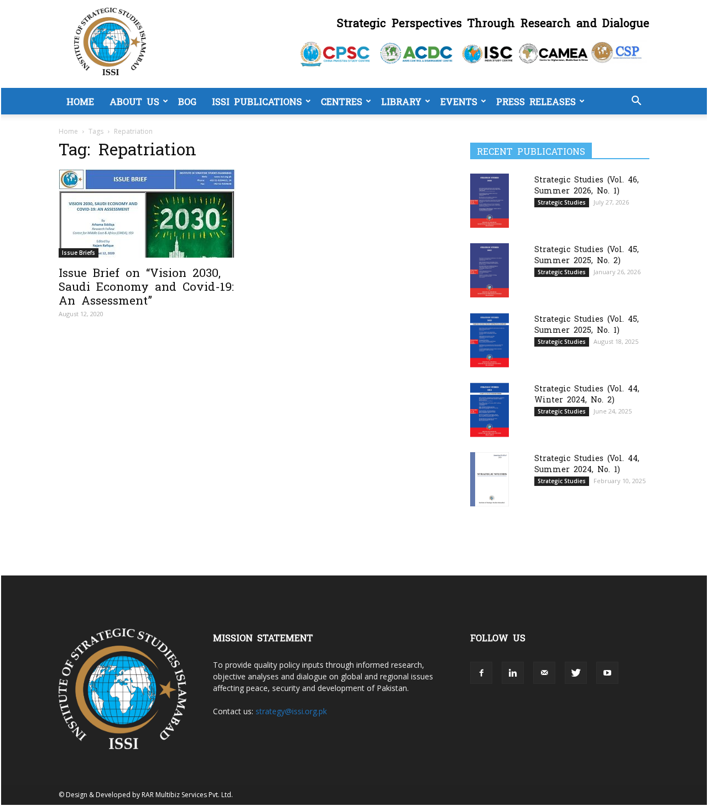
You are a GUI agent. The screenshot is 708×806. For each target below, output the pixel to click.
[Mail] (544, 673)
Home (80, 101)
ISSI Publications (257, 101)
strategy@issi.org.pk (291, 711)
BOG (187, 101)
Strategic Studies (562, 202)
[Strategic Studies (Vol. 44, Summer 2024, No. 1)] (489, 479)
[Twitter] (576, 673)
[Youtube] (607, 673)
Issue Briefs (78, 253)
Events (458, 101)
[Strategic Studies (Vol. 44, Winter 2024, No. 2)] (489, 410)
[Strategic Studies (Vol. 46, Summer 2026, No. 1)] (489, 200)
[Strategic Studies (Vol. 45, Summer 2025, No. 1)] (489, 340)
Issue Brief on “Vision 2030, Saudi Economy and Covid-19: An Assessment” (146, 285)
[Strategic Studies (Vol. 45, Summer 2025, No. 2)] (489, 270)
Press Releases (536, 101)
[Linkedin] (513, 673)
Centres (341, 101)
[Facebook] (481, 673)
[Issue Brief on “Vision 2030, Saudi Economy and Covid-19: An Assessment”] (148, 213)
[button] (636, 102)
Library (401, 101)
